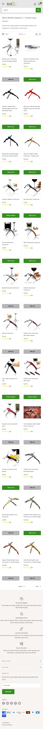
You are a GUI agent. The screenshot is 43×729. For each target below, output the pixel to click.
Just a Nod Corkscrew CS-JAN (9, 380)
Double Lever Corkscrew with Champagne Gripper (9, 60)
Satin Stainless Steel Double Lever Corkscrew (32, 425)
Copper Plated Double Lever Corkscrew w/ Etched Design (10, 561)
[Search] (38, 10)
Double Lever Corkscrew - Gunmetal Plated (31, 470)
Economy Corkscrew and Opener (9, 470)
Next (37, 586)
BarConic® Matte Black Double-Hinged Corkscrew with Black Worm (9, 109)
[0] (39, 4)
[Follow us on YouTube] (19, 703)
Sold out (10, 79)
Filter (6, 34)
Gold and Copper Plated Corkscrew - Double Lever (31, 155)
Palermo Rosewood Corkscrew (29, 289)
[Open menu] (3, 4)
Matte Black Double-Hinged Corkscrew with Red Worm (10, 155)
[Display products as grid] (36, 34)
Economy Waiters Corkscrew (10, 199)
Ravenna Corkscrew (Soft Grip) (9, 425)
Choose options (10, 215)
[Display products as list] (40, 34)
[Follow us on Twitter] (7, 703)
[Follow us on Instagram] (11, 703)
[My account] (35, 4)
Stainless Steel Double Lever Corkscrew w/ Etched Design (32, 516)
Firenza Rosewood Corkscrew (7, 244)
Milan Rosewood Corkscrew (32, 243)
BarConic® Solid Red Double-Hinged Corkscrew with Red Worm (32, 109)
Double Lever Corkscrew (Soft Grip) (31, 380)
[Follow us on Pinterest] (15, 703)
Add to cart (32, 79)
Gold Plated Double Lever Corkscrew (9, 516)
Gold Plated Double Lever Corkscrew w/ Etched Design (32, 561)
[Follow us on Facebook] (3, 703)
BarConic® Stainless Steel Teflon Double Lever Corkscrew (31, 61)
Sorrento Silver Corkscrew (31, 199)
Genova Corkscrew (7, 333)
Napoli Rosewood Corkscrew (10, 288)
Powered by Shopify (7, 725)
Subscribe (8, 692)
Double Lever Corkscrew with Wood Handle (31, 334)
